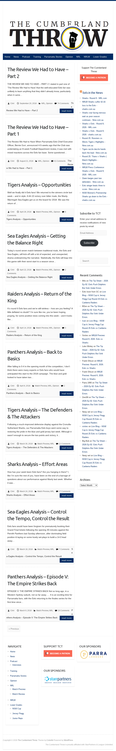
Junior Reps (17, 718)
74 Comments (63, 103)
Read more (67, 111)
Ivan (84, 321)
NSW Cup (16, 708)
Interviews (16, 665)
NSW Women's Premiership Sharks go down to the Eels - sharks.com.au (95, 196)
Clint (12, 103)
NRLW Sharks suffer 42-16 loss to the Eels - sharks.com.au (93, 105)
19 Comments (63, 611)
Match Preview (42, 212)
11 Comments (64, 444)
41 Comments (60, 161)
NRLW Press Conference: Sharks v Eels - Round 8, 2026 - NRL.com (93, 171)
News (16, 57)
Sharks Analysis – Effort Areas (37, 464)
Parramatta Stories (53, 57)
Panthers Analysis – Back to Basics (34, 355)
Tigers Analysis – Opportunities (39, 184)
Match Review (18, 694)
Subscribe (89, 243)
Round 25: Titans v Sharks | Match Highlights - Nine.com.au (94, 160)
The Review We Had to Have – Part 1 (37, 130)
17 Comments (64, 491)
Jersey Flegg (18, 713)
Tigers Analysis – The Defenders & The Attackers (39, 413)
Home (7, 57)
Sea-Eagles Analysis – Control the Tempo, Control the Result (38, 515)
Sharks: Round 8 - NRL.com (94, 98)
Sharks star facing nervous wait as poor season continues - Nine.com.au (94, 116)
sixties (85, 426)
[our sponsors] (93, 651)
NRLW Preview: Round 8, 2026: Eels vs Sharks (93, 339)
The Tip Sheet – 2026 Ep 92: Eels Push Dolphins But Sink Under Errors (95, 284)
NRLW (87, 57)
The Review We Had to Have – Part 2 (37, 73)
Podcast (26, 57)
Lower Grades (100, 57)
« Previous (14, 629)
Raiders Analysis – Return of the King (39, 297)
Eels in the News (93, 92)
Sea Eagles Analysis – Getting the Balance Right (36, 239)
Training (37, 57)
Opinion (69, 57)
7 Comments (64, 549)
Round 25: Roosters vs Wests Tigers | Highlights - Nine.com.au (93, 142)
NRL (78, 57)
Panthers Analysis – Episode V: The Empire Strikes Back (37, 580)
